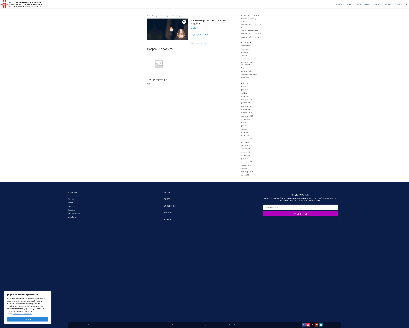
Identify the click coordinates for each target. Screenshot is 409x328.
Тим (69, 206)
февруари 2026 (246, 100)
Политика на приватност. (22, 314)
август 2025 (245, 119)
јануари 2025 (246, 142)
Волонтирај (377, 4)
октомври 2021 (246, 168)
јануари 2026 (246, 103)
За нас (349, 4)
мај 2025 (244, 129)
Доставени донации (248, 59)
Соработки (245, 78)
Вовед (70, 203)
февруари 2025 (246, 139)
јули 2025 (244, 122)
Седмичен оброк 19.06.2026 (251, 37)
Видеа (366, 4)
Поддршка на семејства (249, 68)
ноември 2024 (246, 149)
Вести (359, 4)
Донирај (388, 4)
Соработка (72, 217)
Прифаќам (27, 319)
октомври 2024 (246, 152)
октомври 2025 (246, 113)
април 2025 (245, 132)
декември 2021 (246, 162)
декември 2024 (246, 145)
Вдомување (245, 52)
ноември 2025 (246, 109)
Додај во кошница (202, 34)
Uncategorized (156, 16)
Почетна (339, 4)
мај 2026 (244, 93)
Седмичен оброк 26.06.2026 (251, 34)
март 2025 (245, 136)
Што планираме (74, 214)
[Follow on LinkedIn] (321, 325)
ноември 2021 (246, 165)
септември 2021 (247, 172)
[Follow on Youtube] (316, 325)
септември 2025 (247, 116)
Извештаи (72, 210)
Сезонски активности (249, 74)
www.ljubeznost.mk (230, 325)
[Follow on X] (312, 325)
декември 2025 (246, 106)
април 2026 (245, 96)
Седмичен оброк (247, 71)
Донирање (245, 55)
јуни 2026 (244, 90)
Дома (148, 16)
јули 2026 (244, 86)
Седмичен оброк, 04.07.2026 (251, 25)
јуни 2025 (244, 126)
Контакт (399, 4)
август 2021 (245, 175)
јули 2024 (244, 159)
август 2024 (245, 155)
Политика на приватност (97, 325)
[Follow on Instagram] (308, 325)
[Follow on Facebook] (304, 325)
